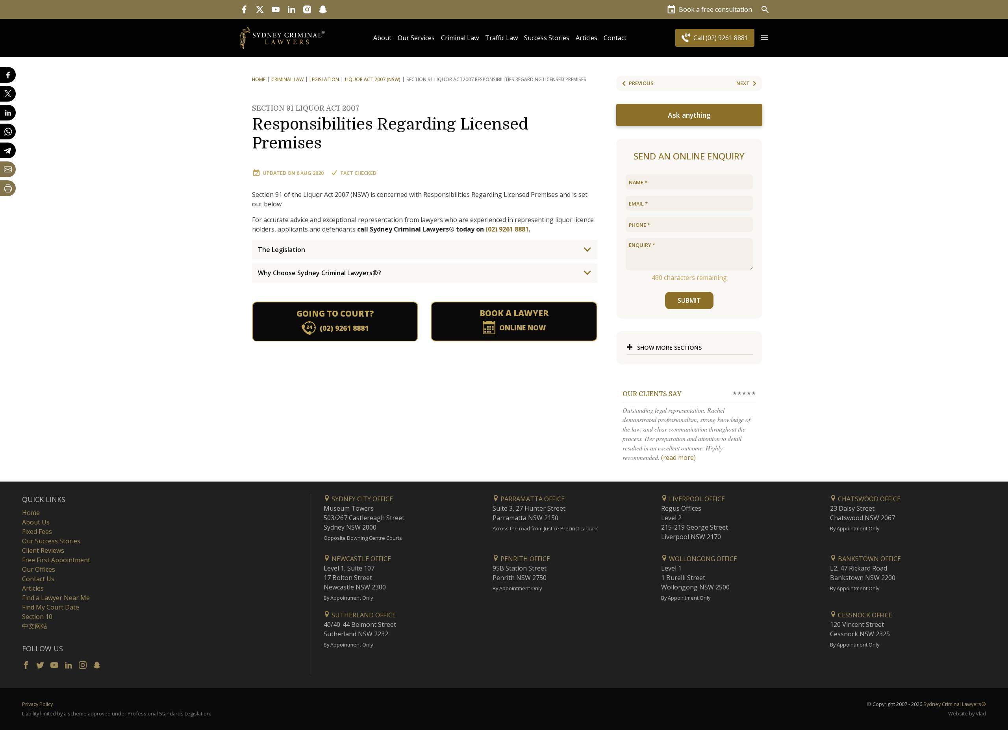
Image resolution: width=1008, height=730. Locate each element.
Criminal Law (460, 37)
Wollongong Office (702, 558)
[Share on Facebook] (8, 75)
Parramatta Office (532, 499)
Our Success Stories (51, 541)
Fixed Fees (37, 531)
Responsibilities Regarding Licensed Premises (390, 128)
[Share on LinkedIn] (8, 112)
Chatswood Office (868, 499)
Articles (586, 37)
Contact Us (38, 578)
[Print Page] (8, 188)
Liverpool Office (696, 499)
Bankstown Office (868, 558)
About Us (36, 522)
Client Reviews (43, 550)
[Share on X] (8, 94)
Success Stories (546, 37)
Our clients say (652, 394)
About (382, 37)
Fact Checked (358, 173)
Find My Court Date (50, 607)
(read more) (678, 457)
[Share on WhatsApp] (8, 131)
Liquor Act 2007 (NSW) (372, 79)
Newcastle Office (360, 558)
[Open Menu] (765, 38)
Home (258, 79)
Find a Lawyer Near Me (56, 597)
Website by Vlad (967, 713)
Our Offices (38, 569)
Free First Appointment (56, 560)
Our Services (416, 37)
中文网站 (34, 626)
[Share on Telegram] (8, 150)
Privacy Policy (37, 704)
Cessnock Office (864, 615)
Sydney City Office (361, 499)
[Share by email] (8, 169)
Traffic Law (501, 37)
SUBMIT (689, 300)
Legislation (324, 79)
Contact (615, 37)
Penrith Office (524, 558)
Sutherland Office (363, 615)
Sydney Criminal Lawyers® (954, 704)
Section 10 (37, 616)
